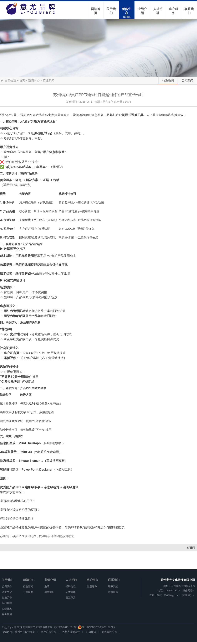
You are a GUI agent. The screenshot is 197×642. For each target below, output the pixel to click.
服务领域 (7, 614)
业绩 (46, 586)
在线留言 (113, 592)
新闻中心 (34, 80)
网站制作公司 (109, 631)
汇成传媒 (91, 631)
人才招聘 (71, 579)
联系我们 (114, 579)
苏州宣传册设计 (71, 631)
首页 (22, 80)
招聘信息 (71, 586)
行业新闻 (168, 80)
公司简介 (7, 586)
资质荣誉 (7, 597)
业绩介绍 (50, 579)
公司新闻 (187, 80)
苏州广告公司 (48, 631)
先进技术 (7, 608)
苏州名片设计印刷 (25, 631)
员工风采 (71, 597)
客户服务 (92, 579)
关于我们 (7, 579)
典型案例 (49, 592)
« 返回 (191, 547)
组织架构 (7, 603)
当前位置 (10, 80)
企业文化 (7, 592)
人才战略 (71, 592)
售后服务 (92, 586)
